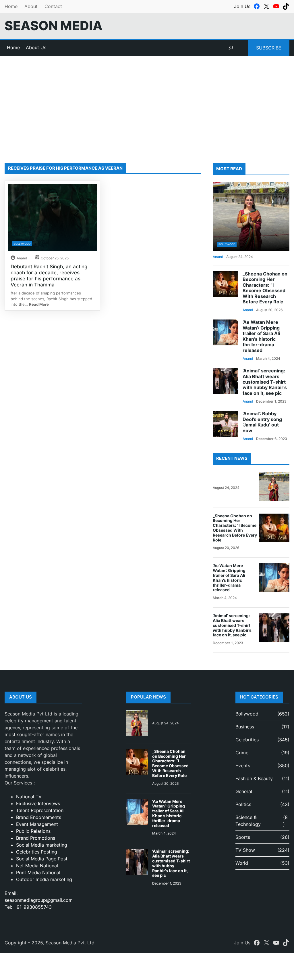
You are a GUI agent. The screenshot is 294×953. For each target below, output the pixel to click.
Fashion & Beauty (254, 778)
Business (244, 727)
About (31, 6)
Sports (242, 837)
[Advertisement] (147, 103)
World (241, 863)
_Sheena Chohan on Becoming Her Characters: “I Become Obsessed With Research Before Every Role (265, 288)
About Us (36, 47)
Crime (241, 752)
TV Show (245, 850)
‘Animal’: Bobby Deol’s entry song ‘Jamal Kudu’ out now (262, 422)
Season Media (53, 25)
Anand (22, 258)
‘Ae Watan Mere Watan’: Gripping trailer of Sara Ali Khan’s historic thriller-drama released (261, 336)
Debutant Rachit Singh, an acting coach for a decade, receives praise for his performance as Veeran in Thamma (49, 275)
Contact (53, 6)
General (243, 791)
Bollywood (22, 243)
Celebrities (247, 740)
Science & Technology (248, 820)
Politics (243, 804)
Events (242, 765)
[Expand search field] (230, 47)
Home (11, 6)
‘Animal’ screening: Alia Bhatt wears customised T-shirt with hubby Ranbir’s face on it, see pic (265, 382)
